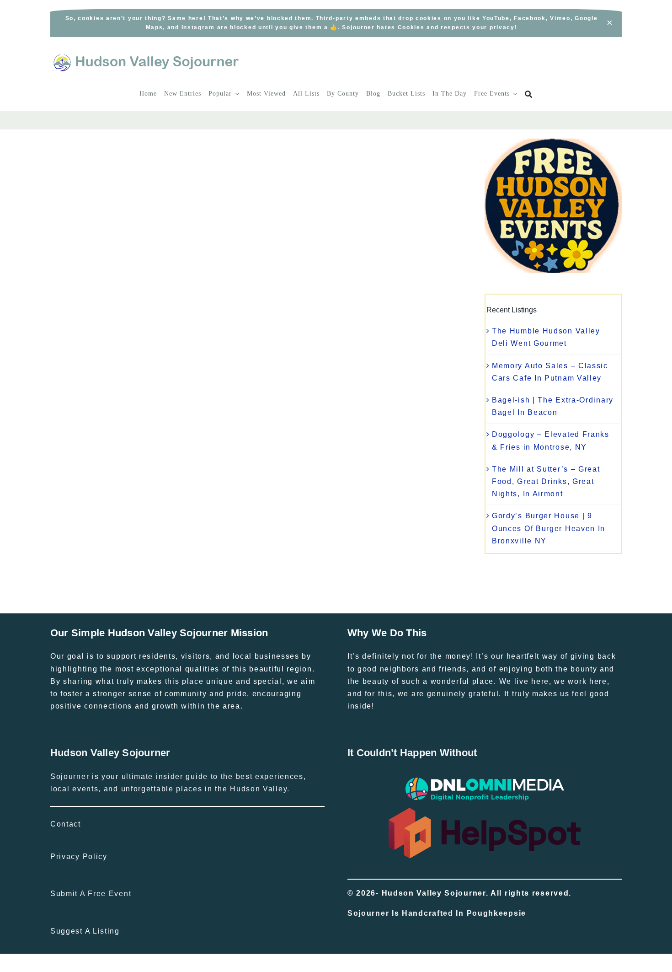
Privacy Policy (78, 856)
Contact (65, 824)
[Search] (529, 94)
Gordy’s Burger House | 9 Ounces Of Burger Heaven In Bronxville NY (548, 528)
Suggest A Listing (85, 931)
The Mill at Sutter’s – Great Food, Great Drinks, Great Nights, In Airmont (546, 481)
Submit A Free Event (90, 893)
